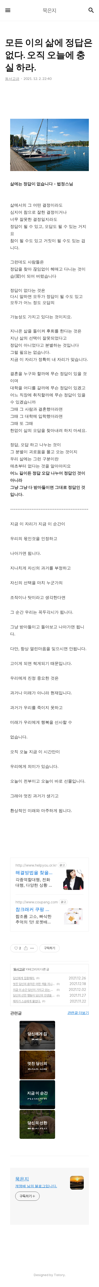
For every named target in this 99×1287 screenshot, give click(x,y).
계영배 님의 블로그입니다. (36, 1186)
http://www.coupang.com (36, 902)
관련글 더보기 (78, 1012)
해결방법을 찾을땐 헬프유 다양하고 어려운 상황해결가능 (32, 873)
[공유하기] (26, 948)
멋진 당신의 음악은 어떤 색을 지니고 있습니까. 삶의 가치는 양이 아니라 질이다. (34, 984)
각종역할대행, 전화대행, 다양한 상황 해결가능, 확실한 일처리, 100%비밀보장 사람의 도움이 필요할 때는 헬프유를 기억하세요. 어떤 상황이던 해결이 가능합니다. (34, 882)
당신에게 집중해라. (24, 978)
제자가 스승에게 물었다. (27, 1001)
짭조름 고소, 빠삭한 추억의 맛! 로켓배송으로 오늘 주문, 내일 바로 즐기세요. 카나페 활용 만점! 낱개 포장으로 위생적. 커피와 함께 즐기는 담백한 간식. (34, 919)
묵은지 (22, 1178)
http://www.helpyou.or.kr (36, 865)
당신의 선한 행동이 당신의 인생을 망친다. (34, 995)
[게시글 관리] (32, 948)
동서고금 (19, 969)
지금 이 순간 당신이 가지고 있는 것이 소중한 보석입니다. (34, 990)
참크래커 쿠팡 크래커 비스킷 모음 (32, 909)
